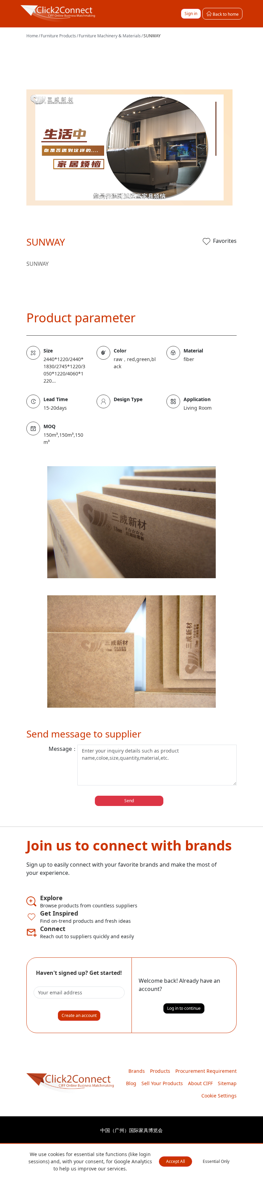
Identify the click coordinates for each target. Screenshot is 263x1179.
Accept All (175, 1161)
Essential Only (216, 1161)
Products (160, 1071)
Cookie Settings (219, 1095)
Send (129, 801)
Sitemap (227, 1083)
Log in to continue (184, 1008)
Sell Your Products (162, 1083)
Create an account (79, 1015)
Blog (131, 1083)
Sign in (191, 13)
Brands (136, 1071)
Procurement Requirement (206, 1071)
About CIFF (200, 1083)
